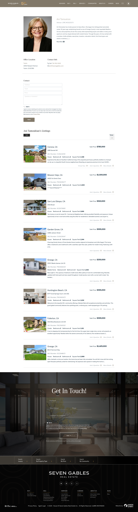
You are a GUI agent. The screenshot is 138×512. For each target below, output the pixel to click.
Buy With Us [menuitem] (30, 494)
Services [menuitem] (82, 3)
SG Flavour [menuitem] (93, 497)
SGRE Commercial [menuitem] (65, 495)
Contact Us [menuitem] (80, 495)
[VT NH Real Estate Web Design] (128, 506)
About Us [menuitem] (102, 3)
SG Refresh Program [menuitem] (48, 498)
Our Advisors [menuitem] (93, 495)
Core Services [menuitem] (64, 494)
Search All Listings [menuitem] (31, 495)
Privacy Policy (36, 114)
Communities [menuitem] (92, 3)
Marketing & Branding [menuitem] (48, 497)
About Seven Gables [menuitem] (95, 494)
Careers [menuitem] (110, 3)
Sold (29, 201)
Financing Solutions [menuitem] (48, 500)
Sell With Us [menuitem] (46, 494)
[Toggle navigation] (122, 3)
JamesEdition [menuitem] (46, 495)
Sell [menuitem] (74, 3)
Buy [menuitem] (68, 3)
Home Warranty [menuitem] (65, 500)
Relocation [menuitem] (64, 498)
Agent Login (42, 506)
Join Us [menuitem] (79, 494)
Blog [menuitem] (117, 3)
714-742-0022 (56, 63)
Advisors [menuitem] (62, 3)
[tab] (26, 135)
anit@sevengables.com (56, 66)
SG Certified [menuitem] (64, 497)
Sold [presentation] (27, 135)
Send (68, 435)
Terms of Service (75, 441)
